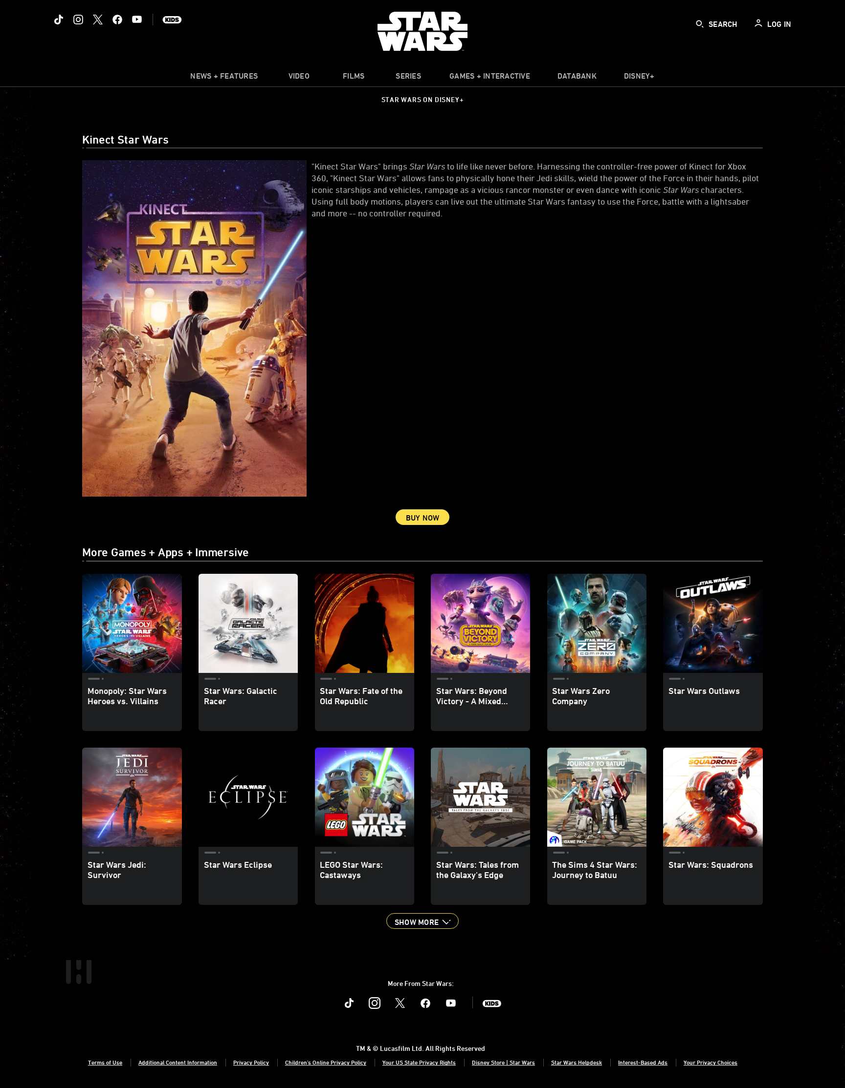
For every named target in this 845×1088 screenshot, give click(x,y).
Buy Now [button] (423, 517)
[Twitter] (98, 19)
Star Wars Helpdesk (576, 1062)
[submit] (700, 24)
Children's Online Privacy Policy (325, 1062)
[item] (224, 78)
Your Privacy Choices (710, 1062)
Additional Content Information (177, 1062)
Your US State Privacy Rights (419, 1062)
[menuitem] (298, 78)
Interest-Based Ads (642, 1062)
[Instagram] (78, 19)
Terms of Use (105, 1062)
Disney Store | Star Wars (503, 1062)
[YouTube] (137, 19)
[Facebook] (117, 19)
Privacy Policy (251, 1062)
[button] (422, 921)
